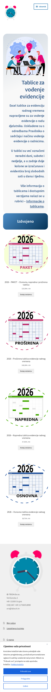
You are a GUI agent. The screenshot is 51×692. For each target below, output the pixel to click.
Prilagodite (25, 678)
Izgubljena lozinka (15, 628)
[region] (25, 667)
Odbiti (25, 686)
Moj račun (11, 623)
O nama (10, 639)
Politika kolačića (17, 664)
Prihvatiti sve (25, 671)
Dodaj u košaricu (26, 294)
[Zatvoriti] (48, 644)
